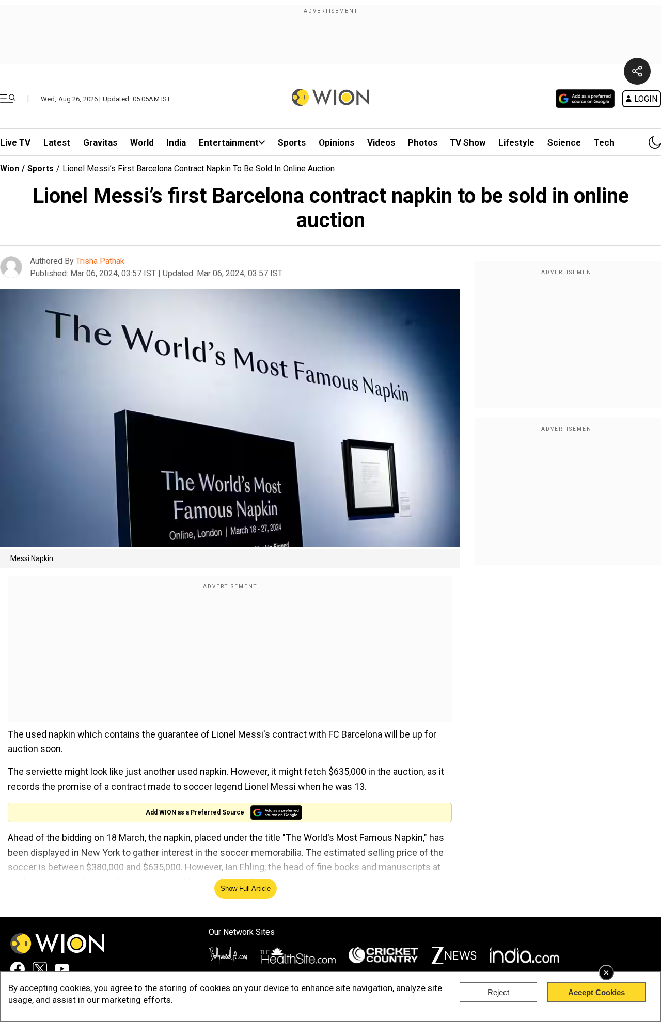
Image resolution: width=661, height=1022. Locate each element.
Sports (292, 142)
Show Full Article (246, 888)
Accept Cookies (596, 992)
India (176, 142)
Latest (56, 142)
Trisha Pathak (100, 261)
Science (564, 142)
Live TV (15, 142)
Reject (498, 992)
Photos (422, 142)
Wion (9, 168)
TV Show (467, 142)
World (142, 142)
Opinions (336, 142)
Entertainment (229, 142)
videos (381, 142)
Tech (604, 142)
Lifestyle (516, 142)
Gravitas (100, 142)
